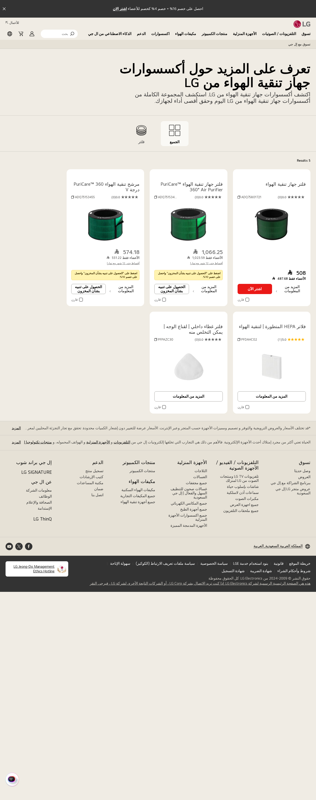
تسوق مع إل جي (299, 44)
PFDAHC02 (249, 339)
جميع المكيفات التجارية (137, 496)
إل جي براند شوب (34, 462)
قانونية (279, 563)
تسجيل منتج (94, 471)
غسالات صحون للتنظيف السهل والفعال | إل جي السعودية (188, 493)
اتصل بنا (97, 495)
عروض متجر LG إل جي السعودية (293, 491)
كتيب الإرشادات (91, 477)
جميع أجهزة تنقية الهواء (138, 502)
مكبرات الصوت (247, 498)
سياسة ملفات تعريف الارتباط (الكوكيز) (165, 563)
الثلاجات (201, 471)
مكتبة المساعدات (90, 483)
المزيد (16, 428)
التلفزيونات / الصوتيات (279, 33)
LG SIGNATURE (36, 472)
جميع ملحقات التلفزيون (241, 510)
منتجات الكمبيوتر (214, 33)
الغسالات (200, 477)
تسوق (306, 33)
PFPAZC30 (165, 339)
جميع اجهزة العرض (244, 504)
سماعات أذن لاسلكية (243, 492)
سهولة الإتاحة (120, 563)
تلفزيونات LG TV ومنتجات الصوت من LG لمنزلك (239, 478)
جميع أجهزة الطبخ (193, 509)
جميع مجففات (196, 483)
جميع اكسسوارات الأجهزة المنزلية (187, 517)
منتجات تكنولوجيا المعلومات (30, 442)
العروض (304, 477)
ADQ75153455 (85, 197)
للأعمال (14, 23)
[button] (59, 34)
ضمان (98, 489)
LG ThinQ (42, 519)
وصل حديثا (302, 471)
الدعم (141, 33)
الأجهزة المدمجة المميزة (188, 525)
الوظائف (45, 496)
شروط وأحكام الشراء (293, 571)
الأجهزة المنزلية (245, 33)
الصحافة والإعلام (39, 502)
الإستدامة (45, 508)
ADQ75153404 (168, 197)
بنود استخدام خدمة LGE (250, 563)
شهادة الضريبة (261, 571)
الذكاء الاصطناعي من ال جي (109, 33)
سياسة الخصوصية (214, 563)
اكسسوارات (160, 33)
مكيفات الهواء (185, 33)
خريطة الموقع (299, 563)
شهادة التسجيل (233, 571)
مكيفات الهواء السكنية (138, 490)
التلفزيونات (122, 442)
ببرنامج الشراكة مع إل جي (290, 483)
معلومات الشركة (39, 490)
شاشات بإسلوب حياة (243, 486)
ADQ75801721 (251, 197)
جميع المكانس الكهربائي (189, 503)
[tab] (175, 133)
